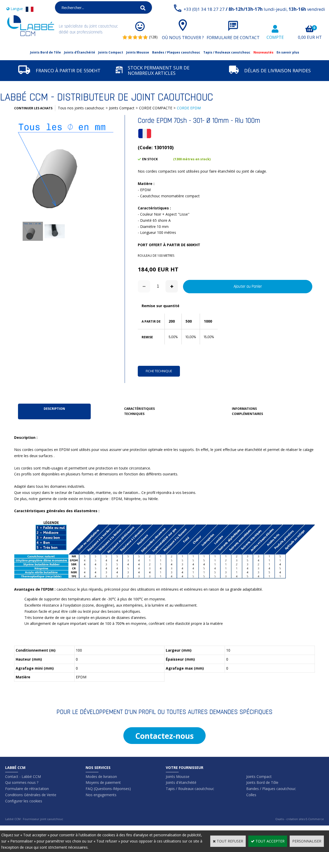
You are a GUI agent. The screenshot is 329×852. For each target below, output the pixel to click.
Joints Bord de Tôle (45, 52)
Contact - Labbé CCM (23, 776)
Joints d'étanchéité (181, 782)
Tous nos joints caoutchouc (81, 107)
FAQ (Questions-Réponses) (108, 788)
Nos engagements (101, 794)
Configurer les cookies (23, 800)
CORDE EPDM (189, 107)
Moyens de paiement (103, 782)
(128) (153, 36)
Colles (251, 794)
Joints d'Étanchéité (79, 52)
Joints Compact (110, 52)
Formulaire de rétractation (27, 788)
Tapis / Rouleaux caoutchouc (226, 52)
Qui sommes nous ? (21, 782)
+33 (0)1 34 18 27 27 (254, 9)
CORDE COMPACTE (155, 107)
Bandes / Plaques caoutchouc (176, 52)
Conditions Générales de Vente (30, 794)
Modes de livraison (101, 776)
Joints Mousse (137, 52)
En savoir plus (288, 52)
